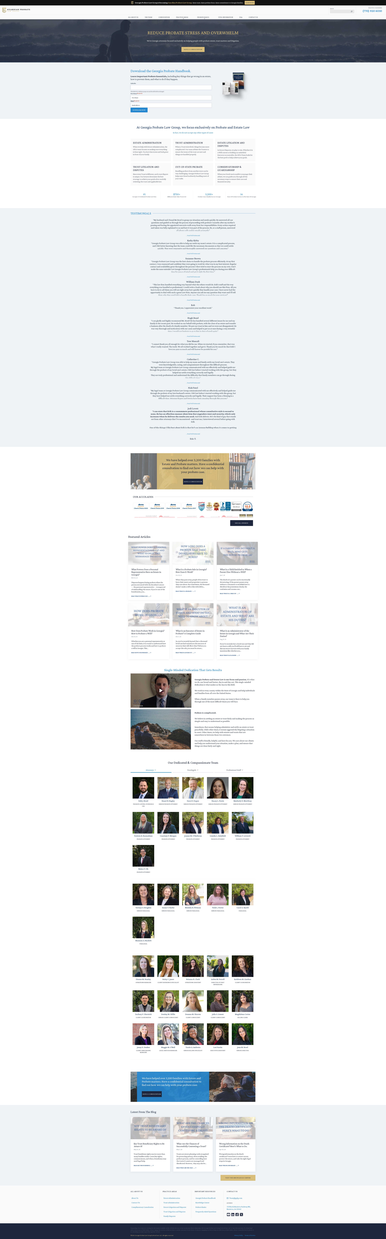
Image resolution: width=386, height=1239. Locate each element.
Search (332, 8)
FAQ (240, 17)
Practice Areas (182, 17)
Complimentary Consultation (142, 1207)
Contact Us (135, 1203)
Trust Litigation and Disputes (174, 1212)
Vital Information (225, 17)
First (132, 101)
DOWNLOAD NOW (139, 110)
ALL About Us (133, 17)
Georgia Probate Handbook (206, 1198)
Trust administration (171, 1203)
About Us (134, 1198)
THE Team (148, 17)
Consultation (164, 17)
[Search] (351, 11)
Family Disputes (169, 1216)
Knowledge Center (202, 1203)
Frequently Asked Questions (206, 1212)
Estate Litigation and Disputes (175, 1207)
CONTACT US (253, 17)
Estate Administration (172, 1198)
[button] (161, 690)
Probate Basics (203, 17)
